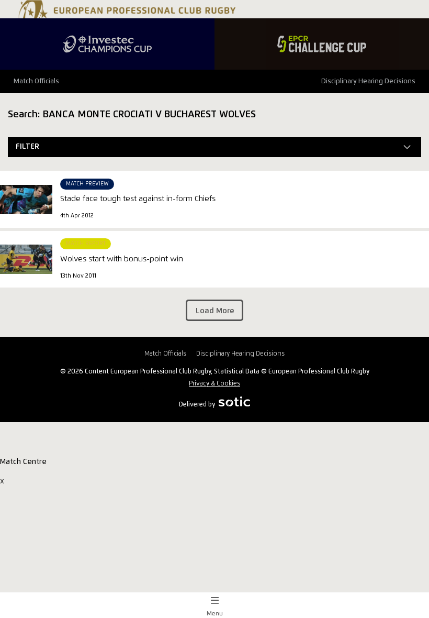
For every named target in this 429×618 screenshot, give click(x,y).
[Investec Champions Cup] (107, 44)
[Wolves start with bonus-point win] (26, 259)
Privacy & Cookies (214, 383)
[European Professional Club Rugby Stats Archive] (125, 17)
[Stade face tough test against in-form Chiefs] (26, 199)
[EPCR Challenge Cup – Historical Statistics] (321, 44)
